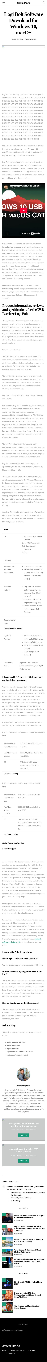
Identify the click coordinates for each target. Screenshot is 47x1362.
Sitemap (31, 1351)
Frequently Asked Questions (21, 1198)
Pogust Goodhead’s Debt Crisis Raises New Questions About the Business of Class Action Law (29, 1229)
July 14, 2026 (18, 1254)
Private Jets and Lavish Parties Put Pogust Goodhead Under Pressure (29, 1217)
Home (4, 1351)
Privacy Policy (17, 1351)
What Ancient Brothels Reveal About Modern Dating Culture (27, 1251)
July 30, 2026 (18, 1233)
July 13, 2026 (18, 1266)
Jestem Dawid (23, 2)
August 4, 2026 (18, 1220)
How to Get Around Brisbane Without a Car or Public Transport (28, 1241)
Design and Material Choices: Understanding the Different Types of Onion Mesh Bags (27, 1295)
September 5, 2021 (30, 39)
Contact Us (11, 1353)
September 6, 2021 (30, 1155)
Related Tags (15, 1201)
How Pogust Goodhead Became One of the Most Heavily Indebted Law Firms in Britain (29, 1261)
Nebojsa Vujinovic (17, 39)
